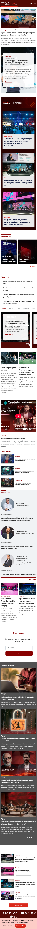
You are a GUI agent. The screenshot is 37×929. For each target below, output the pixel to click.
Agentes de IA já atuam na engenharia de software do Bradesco (27, 601)
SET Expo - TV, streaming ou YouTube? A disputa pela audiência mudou (9, 259)
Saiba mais (8, 82)
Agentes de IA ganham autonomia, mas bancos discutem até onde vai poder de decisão (25, 884)
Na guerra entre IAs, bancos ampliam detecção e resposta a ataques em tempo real (17, 222)
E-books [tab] (4, 308)
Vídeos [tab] (18, 308)
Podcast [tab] (11, 308)
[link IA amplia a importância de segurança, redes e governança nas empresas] (18, 763)
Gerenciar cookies (7, 925)
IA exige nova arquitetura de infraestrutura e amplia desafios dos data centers (25, 872)
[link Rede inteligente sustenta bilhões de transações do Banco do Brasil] (18, 680)
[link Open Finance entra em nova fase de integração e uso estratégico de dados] (18, 164)
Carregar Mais (18, 905)
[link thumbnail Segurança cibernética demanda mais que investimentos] (7, 470)
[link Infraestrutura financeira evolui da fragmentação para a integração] (9, 588)
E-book (7, 318)
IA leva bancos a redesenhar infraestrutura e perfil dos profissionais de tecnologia (25, 896)
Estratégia (4, 30)
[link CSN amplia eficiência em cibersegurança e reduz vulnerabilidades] (18, 721)
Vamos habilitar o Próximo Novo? (13, 438)
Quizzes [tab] (33, 308)
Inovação (22, 365)
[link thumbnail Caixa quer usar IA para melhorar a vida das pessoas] (7, 458)
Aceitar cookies (20, 925)
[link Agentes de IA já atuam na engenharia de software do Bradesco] (27, 588)
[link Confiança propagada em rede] (9, 357)
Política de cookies (23, 922)
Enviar (19, 653)
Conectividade (8, 136)
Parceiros (3, 435)
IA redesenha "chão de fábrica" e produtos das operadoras (18, 574)
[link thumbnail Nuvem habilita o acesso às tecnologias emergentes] (7, 482)
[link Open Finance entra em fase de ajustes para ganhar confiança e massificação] (18, 18)
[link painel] (18, 102)
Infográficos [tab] (26, 308)
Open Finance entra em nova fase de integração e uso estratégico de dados (18, 183)
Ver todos (32, 266)
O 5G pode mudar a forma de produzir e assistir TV (25, 259)
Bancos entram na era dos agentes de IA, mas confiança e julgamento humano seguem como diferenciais (25, 859)
